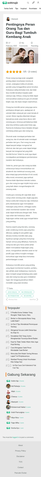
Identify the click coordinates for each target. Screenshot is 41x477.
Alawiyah (14, 19)
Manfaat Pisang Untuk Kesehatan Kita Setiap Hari (23, 360)
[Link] (10, 2)
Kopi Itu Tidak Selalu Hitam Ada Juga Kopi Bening (24, 343)
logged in (15, 437)
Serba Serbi (8, 8)
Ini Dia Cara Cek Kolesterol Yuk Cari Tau (24, 366)
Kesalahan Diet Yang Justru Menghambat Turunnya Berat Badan (24, 337)
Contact (20, 467)
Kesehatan (33, 8)
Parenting (34, 46)
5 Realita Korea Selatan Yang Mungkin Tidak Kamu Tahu (21, 314)
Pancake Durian (21, 473)
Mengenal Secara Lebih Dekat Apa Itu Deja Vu (23, 331)
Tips (16, 8)
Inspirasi (23, 8)
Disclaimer (20, 456)
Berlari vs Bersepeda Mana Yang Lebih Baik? (23, 319)
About (20, 445)
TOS (20, 462)
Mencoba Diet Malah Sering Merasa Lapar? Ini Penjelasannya (24, 355)
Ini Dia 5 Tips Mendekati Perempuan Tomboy (24, 325)
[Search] (28, 3)
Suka (10, 288)
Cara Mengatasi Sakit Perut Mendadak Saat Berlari (21, 349)
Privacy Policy (20, 451)
